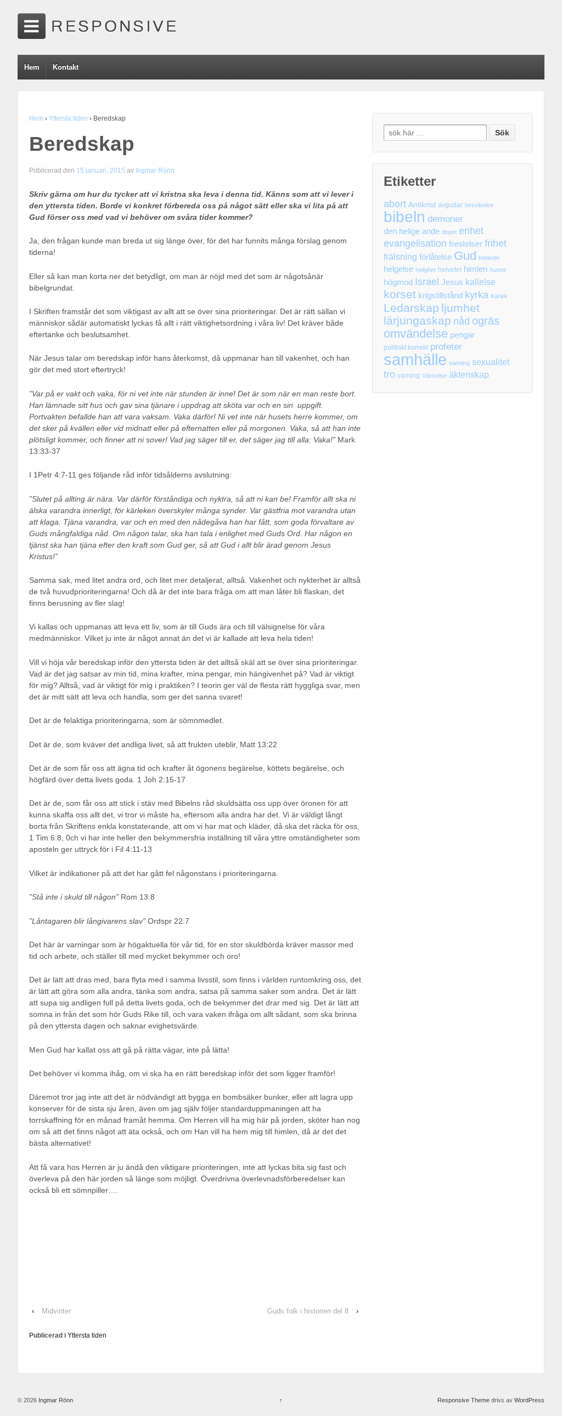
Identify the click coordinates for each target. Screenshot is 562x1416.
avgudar (450, 205)
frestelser (465, 244)
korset (400, 294)
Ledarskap (411, 308)
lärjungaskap (417, 321)
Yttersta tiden (68, 118)
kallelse (480, 282)
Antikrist (422, 205)
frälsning (400, 256)
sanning (459, 363)
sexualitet (490, 362)
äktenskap (469, 374)
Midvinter (56, 1311)
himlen (475, 269)
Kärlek (499, 296)
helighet (425, 269)
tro (389, 374)
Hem (32, 67)
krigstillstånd (440, 295)
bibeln (404, 217)
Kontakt (65, 67)
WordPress (529, 1400)
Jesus (452, 282)
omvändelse (416, 333)
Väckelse (434, 375)
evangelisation (415, 243)
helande (489, 257)
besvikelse (479, 205)
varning (408, 375)
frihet (496, 243)
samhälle (415, 359)
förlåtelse (435, 257)
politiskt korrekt (406, 347)
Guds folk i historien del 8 (308, 1311)
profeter (446, 347)
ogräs (485, 321)
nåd (461, 321)
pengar (462, 335)
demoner (445, 219)
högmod (398, 282)
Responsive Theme (463, 1400)
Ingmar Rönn (155, 170)
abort (395, 203)
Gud (465, 255)
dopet (449, 232)
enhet (471, 230)
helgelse (398, 269)
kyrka (476, 294)
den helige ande (412, 231)
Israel (427, 281)
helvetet (450, 270)
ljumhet (460, 308)
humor (498, 269)
